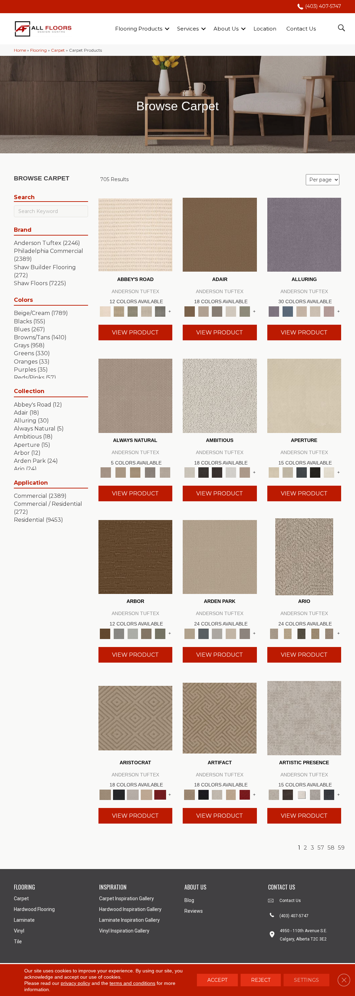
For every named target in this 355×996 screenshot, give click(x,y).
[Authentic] (220, 556)
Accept (217, 980)
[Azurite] (288, 311)
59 (341, 847)
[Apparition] (302, 633)
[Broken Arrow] (329, 633)
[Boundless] (133, 311)
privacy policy (75, 983)
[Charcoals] (203, 472)
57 (321, 847)
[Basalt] (302, 311)
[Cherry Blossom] (160, 794)
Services (188, 28)
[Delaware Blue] (160, 311)
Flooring (38, 50)
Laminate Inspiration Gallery (129, 920)
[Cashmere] (147, 794)
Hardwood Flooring (34, 909)
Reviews (193, 911)
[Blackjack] (119, 794)
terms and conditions (132, 983)
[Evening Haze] (245, 633)
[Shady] (150, 472)
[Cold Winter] (315, 794)
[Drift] (231, 633)
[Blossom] (329, 311)
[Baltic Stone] (304, 717)
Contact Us (301, 28)
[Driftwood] (147, 633)
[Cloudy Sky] (119, 633)
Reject (260, 980)
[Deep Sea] (329, 794)
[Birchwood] (135, 717)
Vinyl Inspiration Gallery (124, 931)
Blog (189, 900)
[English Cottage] (245, 311)
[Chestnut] (135, 556)
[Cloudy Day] (217, 633)
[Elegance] (231, 311)
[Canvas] (220, 395)
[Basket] (135, 395)
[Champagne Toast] (203, 311)
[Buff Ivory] (304, 395)
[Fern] (160, 633)
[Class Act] (217, 311)
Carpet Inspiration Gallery (126, 898)
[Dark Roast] (217, 472)
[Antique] (288, 633)
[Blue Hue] (203, 633)
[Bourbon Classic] (220, 234)
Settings (306, 980)
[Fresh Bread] (245, 472)
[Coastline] (133, 633)
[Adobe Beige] (304, 556)
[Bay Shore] (315, 633)
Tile (18, 941)
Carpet (58, 50)
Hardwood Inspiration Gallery (130, 909)
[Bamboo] (119, 311)
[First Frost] (231, 472)
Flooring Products (138, 28)
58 (331, 847)
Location (264, 28)
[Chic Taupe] (147, 311)
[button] (167, 28)
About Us (226, 28)
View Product (135, 332)
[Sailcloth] (135, 472)
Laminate (24, 920)
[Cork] (120, 472)
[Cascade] (133, 794)
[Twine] (164, 472)
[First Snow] (329, 472)
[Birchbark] (315, 311)
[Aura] (135, 234)
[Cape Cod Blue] (302, 472)
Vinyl (19, 931)
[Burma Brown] (288, 794)
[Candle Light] (302, 794)
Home (20, 50)
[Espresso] (315, 472)
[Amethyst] (304, 234)
